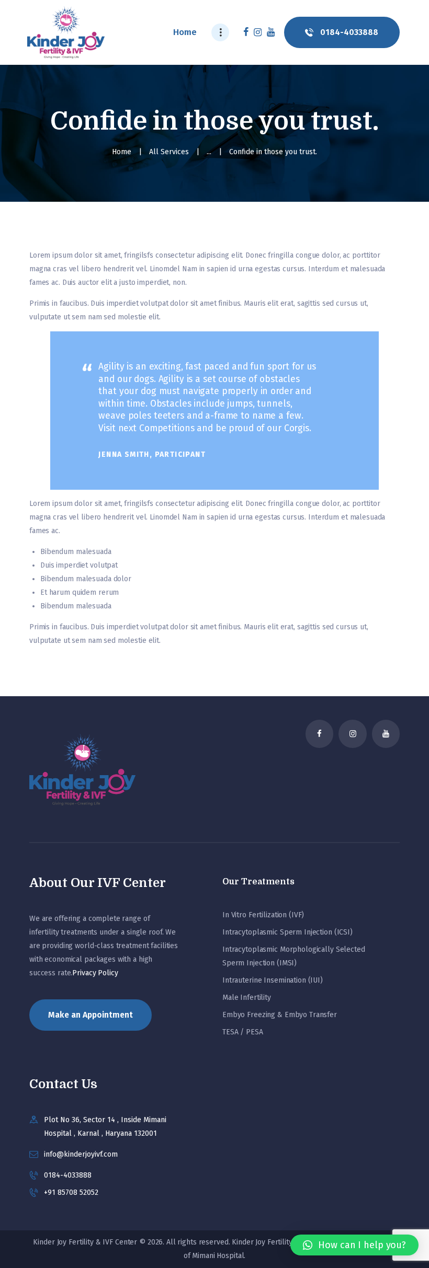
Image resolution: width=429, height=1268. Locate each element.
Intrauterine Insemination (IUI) (272, 980)
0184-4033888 (68, 1175)
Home (121, 151)
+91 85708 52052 (71, 1192)
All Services (169, 151)
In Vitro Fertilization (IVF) (263, 914)
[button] (354, 1245)
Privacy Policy (95, 973)
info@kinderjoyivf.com (81, 1154)
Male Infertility (246, 997)
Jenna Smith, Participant (152, 454)
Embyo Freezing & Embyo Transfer (279, 1014)
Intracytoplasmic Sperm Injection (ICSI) (287, 932)
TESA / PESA (242, 1032)
